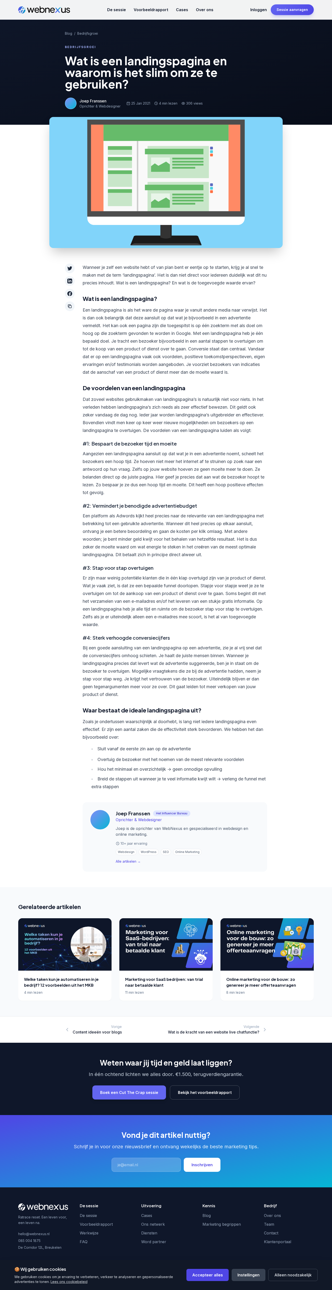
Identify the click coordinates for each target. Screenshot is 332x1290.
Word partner (153, 1241)
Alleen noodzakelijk (293, 1275)
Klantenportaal (277, 1241)
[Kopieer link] (70, 306)
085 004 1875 (29, 1241)
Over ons (204, 9)
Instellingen (248, 1275)
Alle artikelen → (128, 861)
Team (269, 1224)
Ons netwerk (153, 1224)
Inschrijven (202, 1164)
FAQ (83, 1241)
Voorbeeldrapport (151, 9)
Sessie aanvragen (292, 10)
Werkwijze (89, 1233)
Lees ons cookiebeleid (69, 1282)
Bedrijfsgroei (87, 33)
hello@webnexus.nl (34, 1234)
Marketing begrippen (221, 1224)
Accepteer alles (207, 1275)
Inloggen (258, 9)
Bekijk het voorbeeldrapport (205, 1092)
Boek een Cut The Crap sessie (129, 1092)
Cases (182, 9)
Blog (68, 33)
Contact (271, 1233)
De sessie (116, 9)
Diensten (149, 1233)
